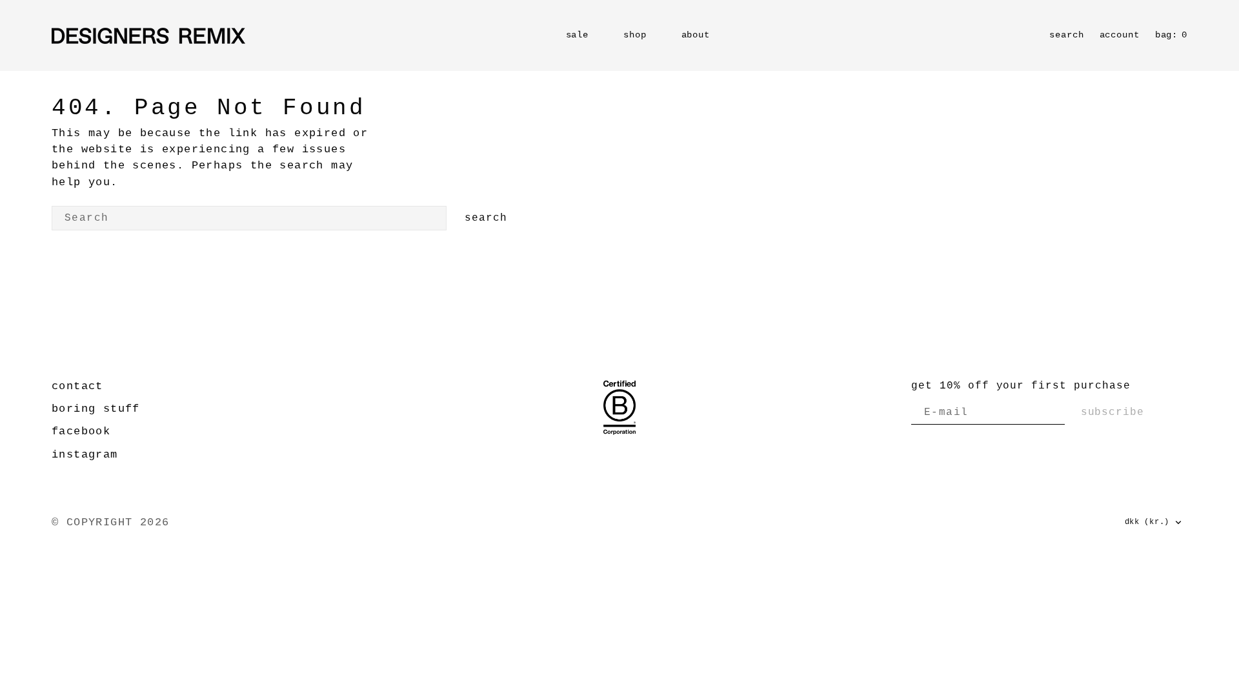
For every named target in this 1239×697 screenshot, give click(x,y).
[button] (1120, 35)
